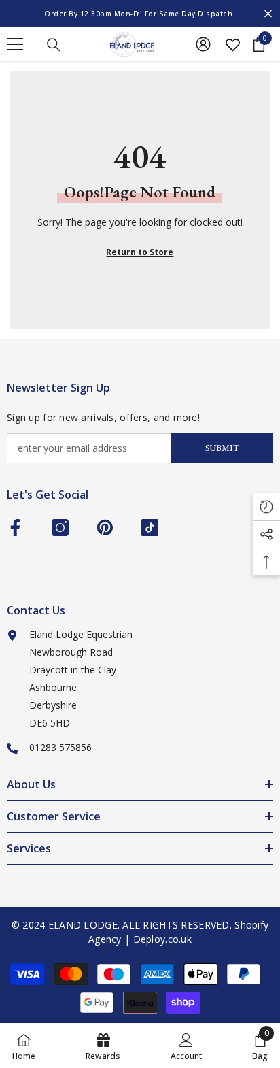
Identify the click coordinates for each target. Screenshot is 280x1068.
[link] (186, 1045)
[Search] (54, 45)
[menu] (15, 44)
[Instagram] (60, 527)
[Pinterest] (105, 527)
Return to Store (139, 252)
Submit (222, 448)
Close (268, 14)
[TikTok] (150, 527)
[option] (140, 13)
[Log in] (203, 44)
